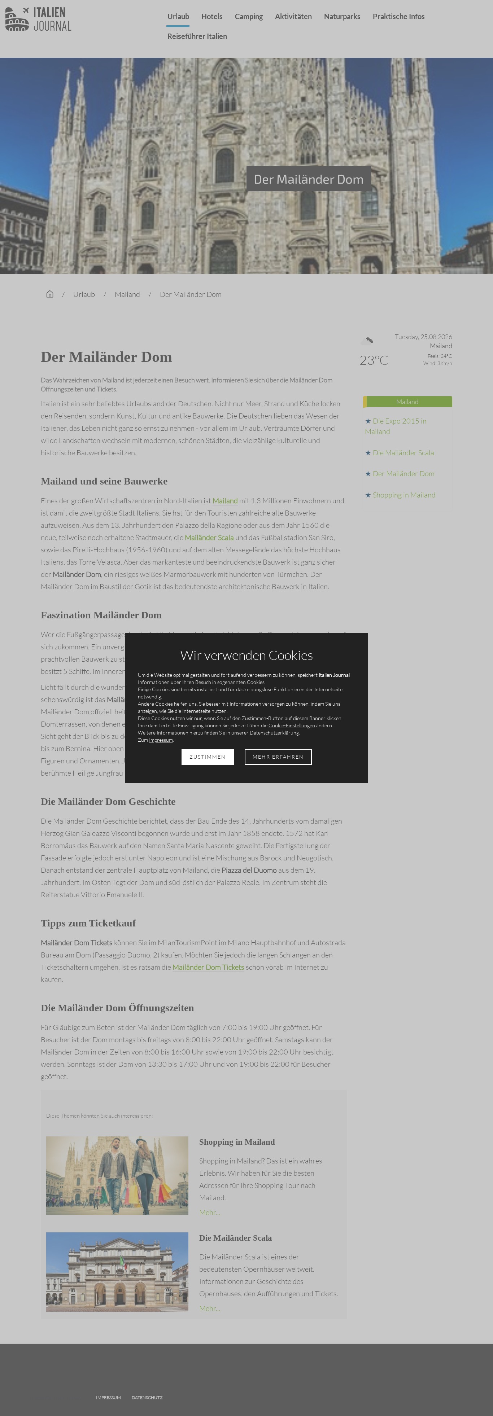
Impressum (161, 740)
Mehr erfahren (278, 757)
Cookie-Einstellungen (292, 725)
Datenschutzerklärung (274, 732)
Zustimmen (207, 757)
